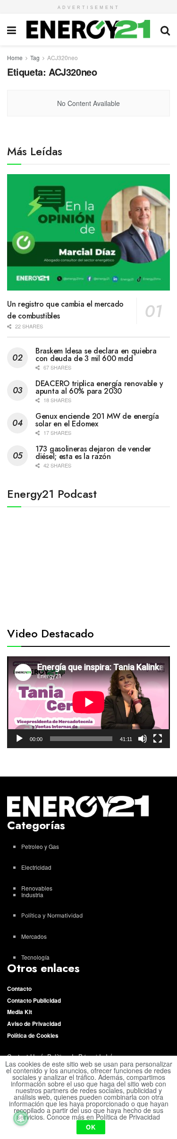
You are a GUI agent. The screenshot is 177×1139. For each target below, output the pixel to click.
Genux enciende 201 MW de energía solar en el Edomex (97, 420)
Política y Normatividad (52, 915)
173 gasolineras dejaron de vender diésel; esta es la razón (93, 452)
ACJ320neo (62, 57)
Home (15, 57)
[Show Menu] (11, 29)
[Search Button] (165, 29)
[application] (88, 702)
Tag (35, 57)
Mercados (34, 936)
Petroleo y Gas (40, 846)
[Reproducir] (19, 738)
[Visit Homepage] (88, 29)
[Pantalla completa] (157, 738)
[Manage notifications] (20, 1118)
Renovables (36, 888)
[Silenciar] (142, 738)
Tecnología (35, 957)
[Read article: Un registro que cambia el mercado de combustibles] (88, 232)
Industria (32, 895)
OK (91, 1126)
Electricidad (36, 867)
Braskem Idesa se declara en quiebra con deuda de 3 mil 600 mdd (96, 354)
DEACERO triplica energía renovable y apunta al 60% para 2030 (99, 387)
